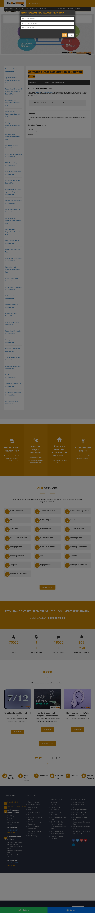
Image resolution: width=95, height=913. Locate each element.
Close (71, 35)
